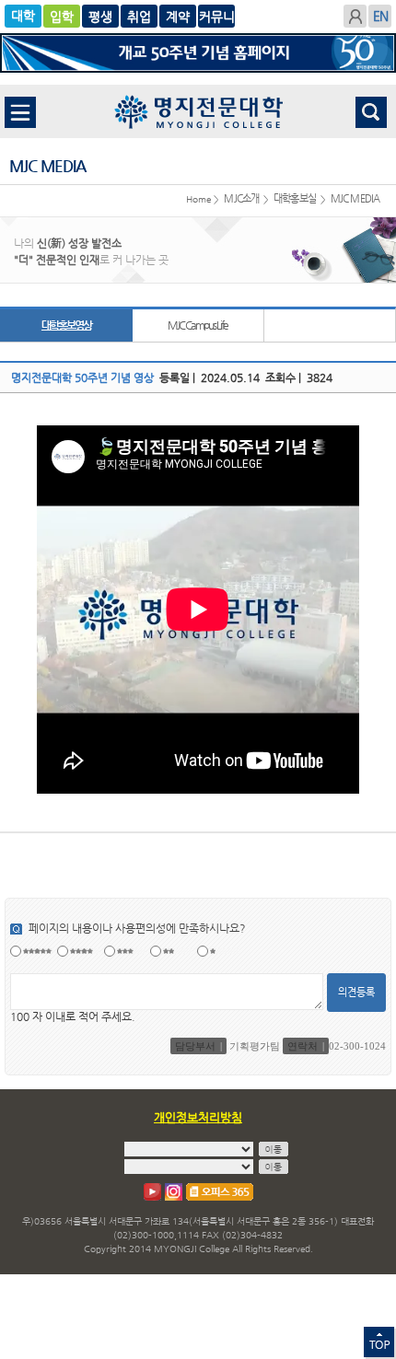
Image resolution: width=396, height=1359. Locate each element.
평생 (139, 16)
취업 (177, 16)
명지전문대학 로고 (198, 111)
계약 (216, 16)
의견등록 (356, 992)
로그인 (355, 16)
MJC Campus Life (197, 325)
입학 (61, 16)
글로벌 (100, 16)
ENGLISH (379, 16)
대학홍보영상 (66, 325)
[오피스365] (219, 1192)
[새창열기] (152, 1192)
